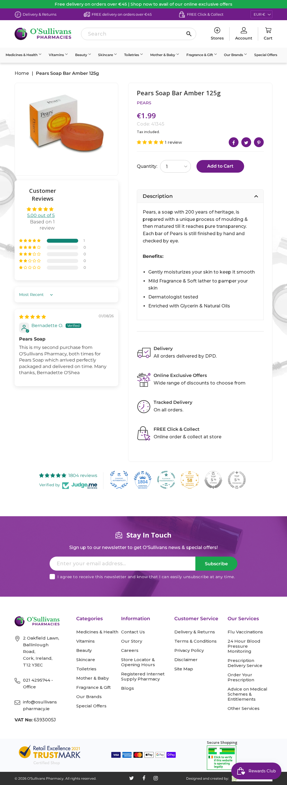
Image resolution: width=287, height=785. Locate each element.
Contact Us (133, 632)
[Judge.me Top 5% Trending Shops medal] (237, 480)
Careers (129, 650)
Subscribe (216, 563)
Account (243, 38)
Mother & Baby (163, 55)
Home (22, 73)
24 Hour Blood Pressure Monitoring (244, 646)
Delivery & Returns (194, 632)
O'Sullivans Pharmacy (45, 778)
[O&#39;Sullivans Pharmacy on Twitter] (131, 778)
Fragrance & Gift (200, 55)
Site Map (183, 668)
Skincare (106, 55)
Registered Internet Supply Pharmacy (143, 676)
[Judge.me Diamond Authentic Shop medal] (119, 480)
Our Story (131, 641)
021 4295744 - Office (38, 683)
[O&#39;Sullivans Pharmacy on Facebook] (143, 778)
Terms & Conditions (195, 641)
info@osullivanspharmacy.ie (40, 705)
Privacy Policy (189, 650)
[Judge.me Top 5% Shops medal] (213, 480)
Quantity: (147, 166)
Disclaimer (186, 659)
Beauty (81, 55)
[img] (32, 316)
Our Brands (234, 55)
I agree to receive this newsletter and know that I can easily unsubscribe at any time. (146, 576)
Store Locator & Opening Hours (138, 662)
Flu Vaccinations (245, 632)
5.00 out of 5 (41, 215)
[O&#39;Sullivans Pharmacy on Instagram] (156, 778)
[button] (30, 241)
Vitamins (57, 55)
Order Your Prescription (241, 677)
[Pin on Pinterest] (259, 142)
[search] (138, 34)
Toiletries (132, 55)
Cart (268, 38)
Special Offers (265, 55)
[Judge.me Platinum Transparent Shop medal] (166, 480)
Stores (217, 38)
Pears (144, 102)
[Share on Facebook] (234, 142)
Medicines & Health (22, 55)
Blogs (127, 688)
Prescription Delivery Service (245, 663)
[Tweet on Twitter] (246, 142)
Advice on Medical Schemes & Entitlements (247, 694)
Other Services (244, 708)
